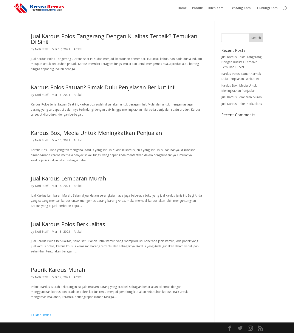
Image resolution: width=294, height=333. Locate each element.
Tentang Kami (241, 8)
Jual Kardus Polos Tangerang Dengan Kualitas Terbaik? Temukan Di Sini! (114, 39)
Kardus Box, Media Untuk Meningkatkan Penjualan (96, 133)
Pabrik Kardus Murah (58, 269)
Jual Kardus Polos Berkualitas (68, 224)
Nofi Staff (41, 49)
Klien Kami (216, 8)
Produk (197, 8)
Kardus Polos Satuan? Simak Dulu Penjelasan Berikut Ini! (103, 87)
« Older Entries (41, 315)
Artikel (78, 49)
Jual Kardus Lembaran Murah (68, 178)
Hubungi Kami (268, 8)
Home (182, 8)
